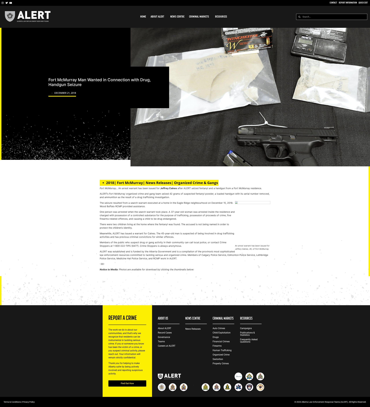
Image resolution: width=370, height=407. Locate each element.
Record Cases (165, 332)
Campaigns (246, 328)
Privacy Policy (28, 402)
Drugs (216, 337)
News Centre (177, 16)
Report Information (348, 3)
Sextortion (218, 359)
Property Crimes (221, 363)
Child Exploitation (222, 332)
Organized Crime (221, 354)
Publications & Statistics (247, 333)
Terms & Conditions (12, 402)
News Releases (193, 329)
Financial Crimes (221, 341)
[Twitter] (6, 3)
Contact (333, 3)
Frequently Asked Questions (249, 340)
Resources (221, 16)
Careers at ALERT (166, 345)
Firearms (217, 345)
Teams (161, 341)
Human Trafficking (222, 350)
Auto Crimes (219, 328)
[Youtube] (11, 3)
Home (143, 16)
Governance (164, 337)
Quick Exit (363, 3)
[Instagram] (2, 3)
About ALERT (164, 328)
